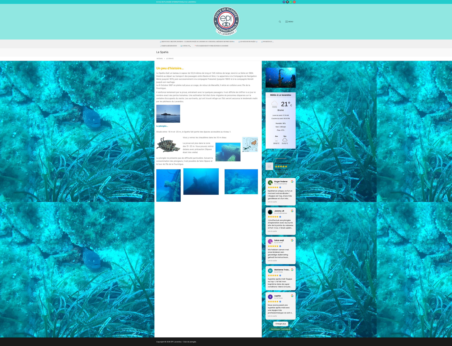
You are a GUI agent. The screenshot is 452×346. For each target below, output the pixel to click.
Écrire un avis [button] (282, 174)
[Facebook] (284, 2)
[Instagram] (287, 2)
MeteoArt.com (284, 151)
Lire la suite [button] (272, 202)
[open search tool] (280, 22)
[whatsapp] (290, 2)
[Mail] (294, 2)
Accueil (160, 58)
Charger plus (280, 324)
